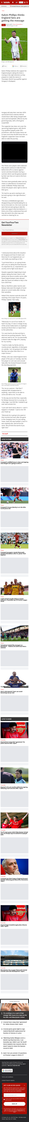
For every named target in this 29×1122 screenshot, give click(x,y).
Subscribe (21, 2)
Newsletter (24, 66)
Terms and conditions (7, 1077)
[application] (14, 150)
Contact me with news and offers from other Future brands (14, 1099)
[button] (2, 2)
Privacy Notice (22, 239)
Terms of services (20, 238)
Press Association (17, 24)
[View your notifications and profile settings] (12, 2)
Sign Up (14, 1104)
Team (3, 10)
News (3, 25)
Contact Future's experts (8, 1080)
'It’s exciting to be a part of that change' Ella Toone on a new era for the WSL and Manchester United (15, 1015)
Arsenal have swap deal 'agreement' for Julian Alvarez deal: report (15, 1023)
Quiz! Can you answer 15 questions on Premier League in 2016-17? (15, 1054)
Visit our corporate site (14, 1065)
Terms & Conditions (13, 1110)
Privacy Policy (20, 1109)
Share (5, 66)
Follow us (16, 66)
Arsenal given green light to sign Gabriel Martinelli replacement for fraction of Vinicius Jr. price (14, 1031)
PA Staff (10, 24)
